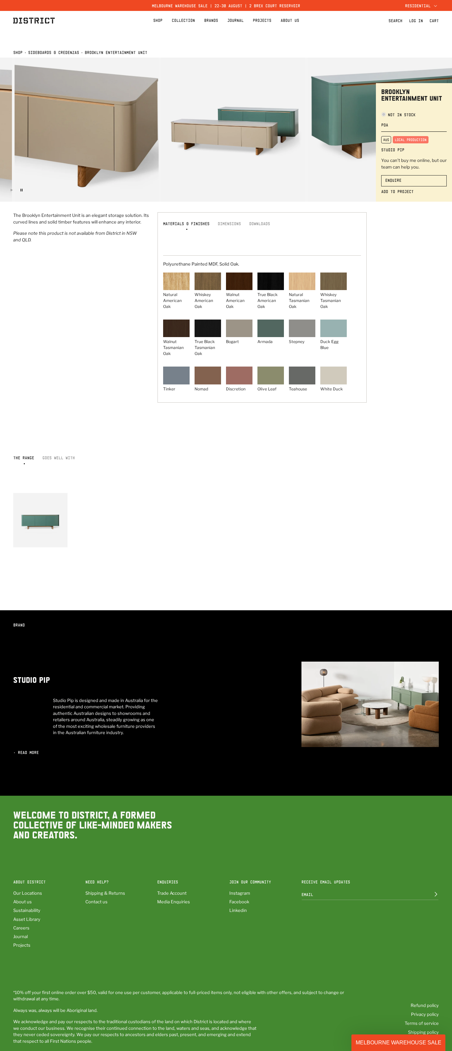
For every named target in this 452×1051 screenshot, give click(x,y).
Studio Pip (392, 149)
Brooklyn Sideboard (34, 538)
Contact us (96, 901)
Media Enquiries (173, 901)
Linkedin (238, 910)
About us (22, 901)
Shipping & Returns (105, 893)
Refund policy (425, 1005)
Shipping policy (423, 1032)
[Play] (12, 190)
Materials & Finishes (186, 223)
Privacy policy (425, 1014)
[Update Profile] (431, 894)
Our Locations (27, 893)
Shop (18, 52)
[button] (420, 5)
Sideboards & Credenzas (53, 52)
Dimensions (229, 223)
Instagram (239, 893)
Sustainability (26, 910)
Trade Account (172, 893)
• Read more (26, 752)
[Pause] (21, 190)
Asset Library (26, 919)
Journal (20, 936)
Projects (21, 945)
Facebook (239, 901)
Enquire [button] (393, 180)
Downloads (259, 223)
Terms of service (422, 1023)
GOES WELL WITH (58, 457)
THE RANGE (23, 457)
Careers (21, 927)
